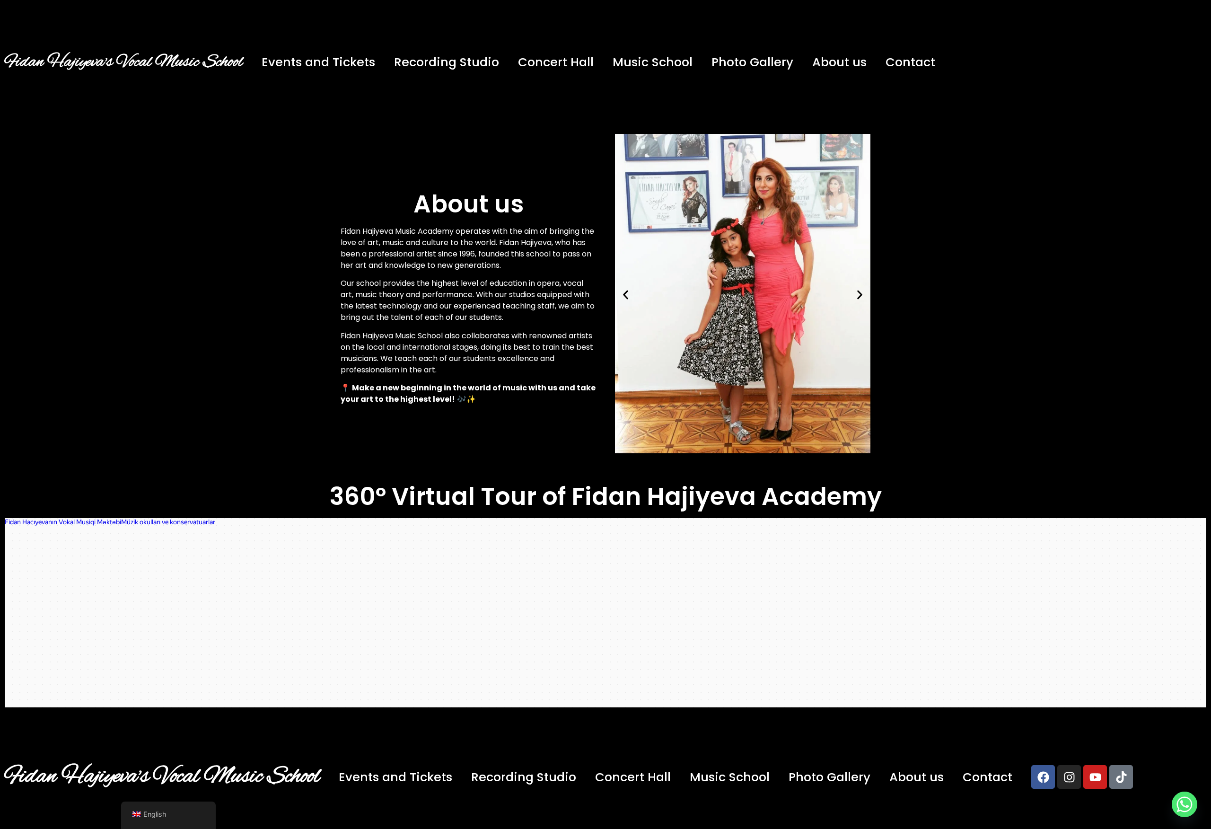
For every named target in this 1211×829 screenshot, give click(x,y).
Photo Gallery (752, 62)
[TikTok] (1121, 777)
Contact (910, 62)
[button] (626, 295)
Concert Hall (556, 62)
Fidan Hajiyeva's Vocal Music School (124, 62)
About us (839, 62)
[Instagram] (1069, 777)
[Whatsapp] (1184, 804)
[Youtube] (1095, 777)
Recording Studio (446, 62)
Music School (653, 62)
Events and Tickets (318, 62)
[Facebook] (1043, 777)
